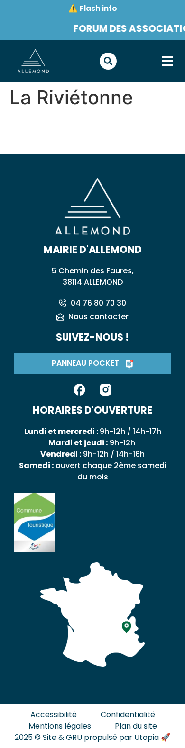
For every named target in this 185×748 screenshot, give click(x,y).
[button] (167, 61)
